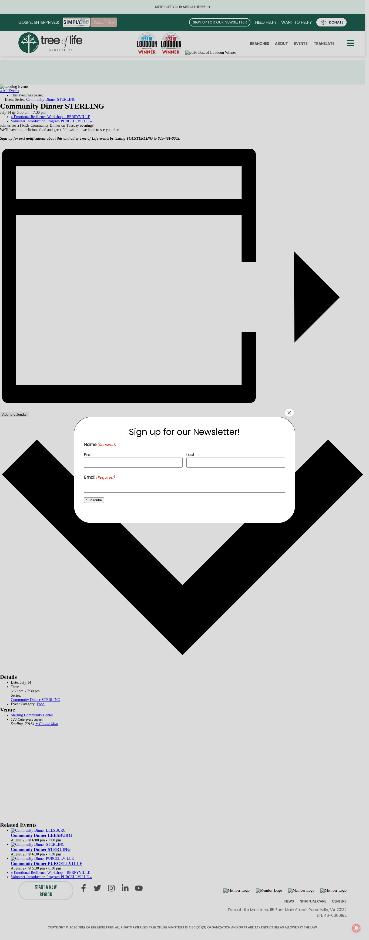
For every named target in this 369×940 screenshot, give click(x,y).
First (88, 454)
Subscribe (94, 500)
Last (190, 454)
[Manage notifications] (356, 928)
